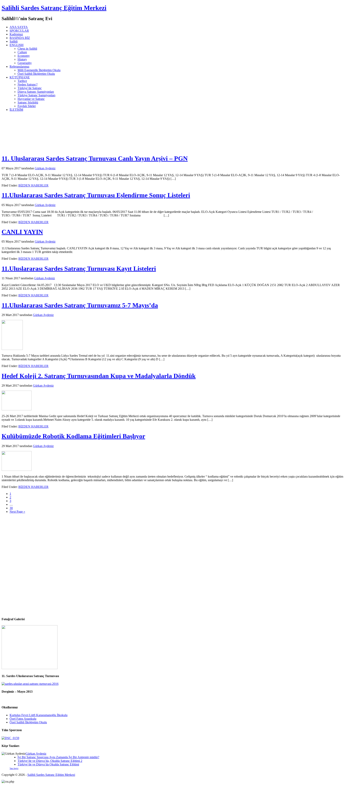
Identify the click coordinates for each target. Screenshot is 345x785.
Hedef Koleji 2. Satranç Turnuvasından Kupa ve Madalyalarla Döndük (99, 375)
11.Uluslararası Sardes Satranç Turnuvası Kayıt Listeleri (79, 268)
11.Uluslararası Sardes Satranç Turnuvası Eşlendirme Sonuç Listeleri (96, 195)
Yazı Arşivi (14, 768)
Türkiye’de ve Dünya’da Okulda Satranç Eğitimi (48, 764)
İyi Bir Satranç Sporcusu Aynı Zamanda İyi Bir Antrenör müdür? (58, 757)
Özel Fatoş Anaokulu (23, 718)
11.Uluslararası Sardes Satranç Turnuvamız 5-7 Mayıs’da (80, 305)
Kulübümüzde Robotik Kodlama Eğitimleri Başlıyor (73, 436)
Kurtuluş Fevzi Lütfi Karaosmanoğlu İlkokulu (38, 715)
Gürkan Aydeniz (36, 753)
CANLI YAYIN (22, 231)
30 (11, 508)
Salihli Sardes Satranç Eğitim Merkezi (54, 7)
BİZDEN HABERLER (33, 185)
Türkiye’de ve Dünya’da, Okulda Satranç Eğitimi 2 (50, 760)
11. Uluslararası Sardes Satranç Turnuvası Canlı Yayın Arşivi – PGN (95, 158)
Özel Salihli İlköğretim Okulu (28, 722)
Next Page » (17, 511)
